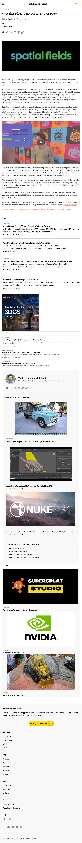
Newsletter (7, 767)
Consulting (7, 736)
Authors (6, 793)
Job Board (6, 748)
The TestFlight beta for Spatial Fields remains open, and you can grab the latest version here (36, 209)
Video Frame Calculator (12, 808)
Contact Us (7, 785)
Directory (6, 759)
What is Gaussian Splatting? (19, 548)
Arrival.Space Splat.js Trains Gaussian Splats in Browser (24, 340)
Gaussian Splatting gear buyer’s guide (23, 557)
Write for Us (7, 770)
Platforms (5, 9)
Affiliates (6, 744)
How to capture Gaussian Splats (20, 551)
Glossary (6, 774)
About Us (6, 789)
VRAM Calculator (9, 804)
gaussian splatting (70, 205)
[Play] (41, 142)
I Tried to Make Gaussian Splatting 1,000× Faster (21, 352)
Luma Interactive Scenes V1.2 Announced (18, 363)
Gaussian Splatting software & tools (22, 554)
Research (6, 763)
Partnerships (7, 740)
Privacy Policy (8, 819)
